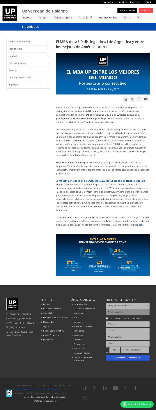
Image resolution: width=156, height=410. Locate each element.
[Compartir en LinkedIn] (125, 99)
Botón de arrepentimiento (36, 397)
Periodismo (79, 331)
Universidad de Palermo (45, 11)
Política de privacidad (49, 389)
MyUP (148, 2)
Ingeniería (13, 85)
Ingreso (46, 304)
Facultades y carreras (52, 308)
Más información (127, 10)
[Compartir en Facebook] (139, 99)
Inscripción (146, 10)
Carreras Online (80, 304)
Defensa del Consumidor (45, 401)
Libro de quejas (58, 397)
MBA (76, 317)
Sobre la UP (48, 313)
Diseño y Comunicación (20, 78)
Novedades (107, 2)
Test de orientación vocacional (83, 359)
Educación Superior (82, 353)
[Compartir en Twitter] (132, 99)
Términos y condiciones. (26, 389)
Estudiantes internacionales (55, 317)
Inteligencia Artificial (83, 326)
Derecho (13, 71)
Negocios (13, 56)
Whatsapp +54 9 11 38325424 (22, 323)
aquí (140, 225)
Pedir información (51, 335)
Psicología (78, 335)
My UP (46, 326)
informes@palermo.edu (20, 319)
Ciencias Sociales (17, 63)
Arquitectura (15, 49)
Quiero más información (127, 357)
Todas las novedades (19, 42)
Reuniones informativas (129, 2)
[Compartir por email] (146, 99)
